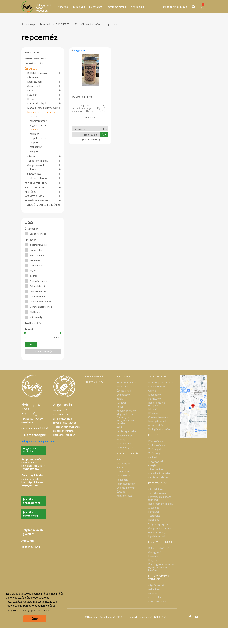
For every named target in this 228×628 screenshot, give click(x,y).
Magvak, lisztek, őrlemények (42, 107)
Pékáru (31, 156)
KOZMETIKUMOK (34, 196)
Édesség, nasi (34, 81)
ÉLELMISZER (62, 24)
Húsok (30, 99)
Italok (30, 90)
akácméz (34, 116)
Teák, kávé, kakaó (37, 178)
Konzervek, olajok (37, 103)
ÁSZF (164, 616)
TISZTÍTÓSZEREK (34, 187)
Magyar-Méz (80, 50)
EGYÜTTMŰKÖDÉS (35, 58)
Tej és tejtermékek (37, 160)
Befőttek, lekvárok (37, 73)
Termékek (45, 24)
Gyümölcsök (34, 86)
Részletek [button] (43, 610)
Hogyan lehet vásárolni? (30, 450)
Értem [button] (35, 618)
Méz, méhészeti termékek (88, 24)
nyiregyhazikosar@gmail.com (38, 441)
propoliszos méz (39, 138)
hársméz (34, 133)
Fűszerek (32, 94)
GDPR (157, 616)
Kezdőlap (30, 24)
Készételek (33, 77)
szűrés (30, 344)
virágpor (34, 151)
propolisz (35, 142)
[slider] (25, 333)
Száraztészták (34, 173)
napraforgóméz (38, 120)
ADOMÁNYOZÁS (34, 63)
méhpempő (36, 146)
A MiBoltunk (137, 6)
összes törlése (42, 351)
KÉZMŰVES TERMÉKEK (37, 200)
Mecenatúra (95, 6)
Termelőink (79, 6)
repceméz (111, 24)
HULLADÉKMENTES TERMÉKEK (42, 204)
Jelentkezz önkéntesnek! (31, 501)
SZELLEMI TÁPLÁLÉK (36, 183)
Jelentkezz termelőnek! (30, 514)
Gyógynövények (35, 165)
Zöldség (31, 169)
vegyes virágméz (39, 125)
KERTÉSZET (31, 191)
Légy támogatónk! (116, 6)
